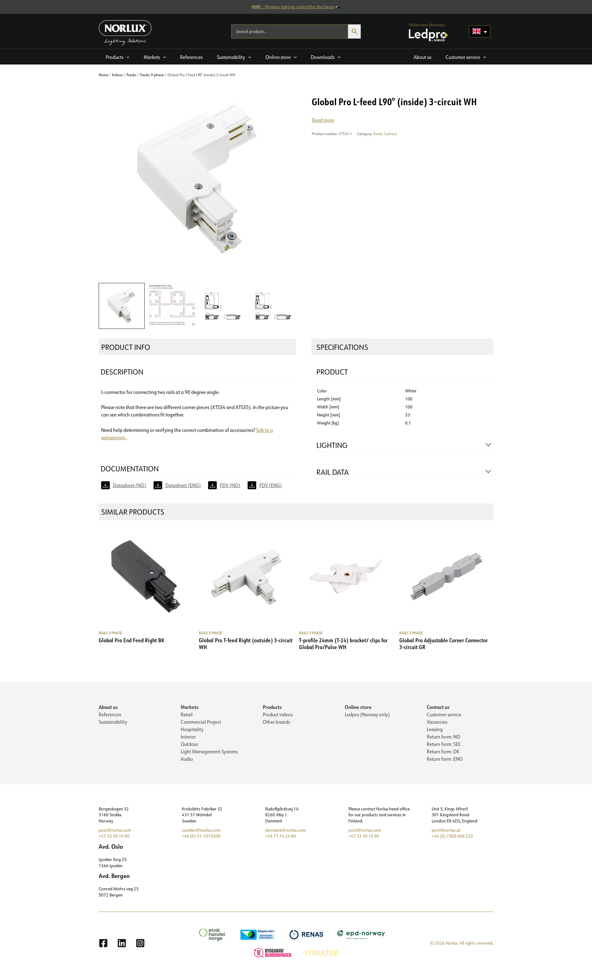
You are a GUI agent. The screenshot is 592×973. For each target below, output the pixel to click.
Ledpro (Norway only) (367, 714)
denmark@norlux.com (285, 830)
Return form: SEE (444, 744)
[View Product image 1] (122, 306)
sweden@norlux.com (201, 830)
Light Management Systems (209, 751)
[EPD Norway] (362, 934)
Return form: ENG (444, 759)
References (110, 714)
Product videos (278, 714)
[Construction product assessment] (273, 952)
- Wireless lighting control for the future (293, 7)
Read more (323, 120)
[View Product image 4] (273, 306)
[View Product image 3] (223, 306)
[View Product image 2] (172, 306)
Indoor (117, 74)
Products (272, 707)
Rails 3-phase (110, 633)
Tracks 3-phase (152, 74)
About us (108, 707)
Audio (187, 759)
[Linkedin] (121, 943)
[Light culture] (322, 952)
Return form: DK (443, 751)
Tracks (131, 74)
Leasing (435, 729)
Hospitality (192, 729)
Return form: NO (443, 737)
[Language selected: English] (479, 31)
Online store (358, 707)
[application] (126, 57)
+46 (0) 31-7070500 (201, 836)
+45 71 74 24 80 (280, 836)
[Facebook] (103, 943)
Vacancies (437, 722)
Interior (188, 737)
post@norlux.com (115, 830)
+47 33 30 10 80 (114, 836)
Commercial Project (201, 722)
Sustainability (113, 722)
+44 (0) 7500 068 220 (452, 836)
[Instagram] (140, 943)
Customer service (444, 714)
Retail (187, 714)
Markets (190, 707)
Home (103, 74)
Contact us (438, 707)
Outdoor (189, 744)
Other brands (276, 722)
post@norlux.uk (446, 830)
